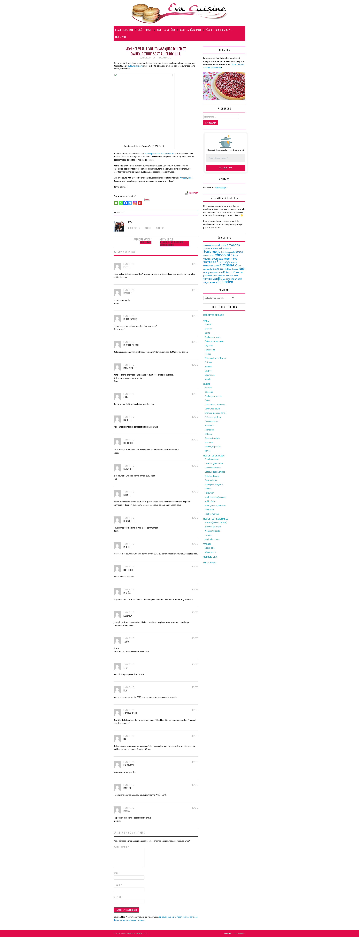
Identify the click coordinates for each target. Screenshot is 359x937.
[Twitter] (130, 201)
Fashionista (229, 933)
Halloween (208, 265)
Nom (117, 873)
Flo (124, 739)
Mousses (215, 269)
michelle (127, 547)
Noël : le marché (212, 514)
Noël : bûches (210, 501)
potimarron (221, 276)
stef (125, 667)
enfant (226, 258)
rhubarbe (229, 276)
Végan (209, 29)
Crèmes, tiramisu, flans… (215, 413)
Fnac (190, 178)
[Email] (116, 201)
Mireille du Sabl (131, 345)
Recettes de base (124, 29)
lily (125, 690)
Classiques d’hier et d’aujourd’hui (159, 153)
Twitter (147, 228)
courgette (217, 258)
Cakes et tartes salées (214, 341)
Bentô (207, 333)
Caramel (239, 252)
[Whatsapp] (121, 201)
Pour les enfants (212, 459)
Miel (239, 266)
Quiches (208, 362)
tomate (207, 278)
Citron (234, 255)
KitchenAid (228, 265)
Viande (208, 379)
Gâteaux (208, 434)
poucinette (128, 765)
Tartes (207, 451)
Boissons (209, 392)
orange (207, 272)
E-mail (118, 885)
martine (127, 788)
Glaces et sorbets (212, 438)
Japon (216, 266)
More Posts (134, 228)
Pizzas (208, 354)
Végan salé (210, 548)
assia (125, 397)
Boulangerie (211, 251)
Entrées (208, 329)
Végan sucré (210, 552)
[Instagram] (135, 201)
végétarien (224, 282)
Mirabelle (206, 269)
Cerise (212, 256)
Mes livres (120, 36)
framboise (209, 261)
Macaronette (129, 368)
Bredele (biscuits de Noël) (216, 522)
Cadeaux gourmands (214, 463)
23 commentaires (165, 57)
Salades (208, 366)
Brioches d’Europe (213, 527)
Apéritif (208, 324)
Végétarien (210, 375)
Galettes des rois (212, 476)
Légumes (209, 345)
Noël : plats (209, 510)
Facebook (159, 228)
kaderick (127, 615)
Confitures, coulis (212, 409)
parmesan (214, 273)
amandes (233, 245)
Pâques (208, 489)
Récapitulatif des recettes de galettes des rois (171, 243)
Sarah (126, 641)
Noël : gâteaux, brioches (215, 505)
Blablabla (120, 212)
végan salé (236, 279)
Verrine (226, 279)
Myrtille (224, 269)
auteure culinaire (135, 66)
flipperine (128, 570)
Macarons (209, 442)
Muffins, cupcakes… (213, 447)
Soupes (208, 371)
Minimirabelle (130, 319)
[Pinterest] (140, 201)
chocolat (222, 255)
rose (236, 275)
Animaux (206, 249)
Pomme (238, 272)
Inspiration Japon (212, 539)
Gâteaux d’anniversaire (215, 472)
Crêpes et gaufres (213, 417)
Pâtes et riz (210, 350)
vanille (217, 279)
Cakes (207, 400)
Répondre (194, 264)
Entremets (209, 425)
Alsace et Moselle (212, 531)
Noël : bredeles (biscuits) (215, 497)
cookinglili (128, 443)
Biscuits (208, 388)
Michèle (127, 592)
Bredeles (224, 252)
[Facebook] (125, 201)
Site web (118, 897)
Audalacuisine (130, 713)
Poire (221, 273)
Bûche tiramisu (145, 242)
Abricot (206, 246)
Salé (139, 29)
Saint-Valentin (211, 480)
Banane (228, 249)
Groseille (234, 262)
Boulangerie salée (213, 337)
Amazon (183, 178)
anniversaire (217, 248)
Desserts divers (211, 421)
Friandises (209, 430)
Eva (154, 57)
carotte (206, 256)
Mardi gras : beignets (214, 484)
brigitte (127, 420)
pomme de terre (210, 275)
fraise (234, 258)
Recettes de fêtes (166, 29)
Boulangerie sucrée (213, 396)
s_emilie (127, 495)
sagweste (128, 469)
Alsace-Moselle (217, 245)
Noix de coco (232, 269)
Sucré (149, 29)
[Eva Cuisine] (179, 13)
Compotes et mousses (215, 404)
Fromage (223, 262)
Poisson (227, 272)
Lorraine (208, 535)
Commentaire (121, 846)
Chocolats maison (213, 468)
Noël (242, 268)
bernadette (129, 521)
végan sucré (209, 282)
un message (220, 188)
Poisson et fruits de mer (215, 358)
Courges (207, 259)
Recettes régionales (190, 29)
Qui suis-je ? (223, 29)
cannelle (231, 252)
